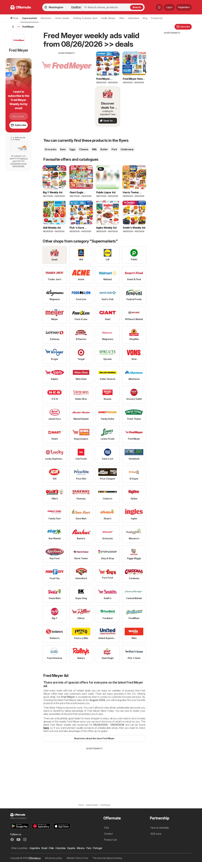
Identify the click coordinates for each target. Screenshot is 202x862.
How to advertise (160, 827)
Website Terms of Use (77, 858)
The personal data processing (107, 858)
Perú (88, 848)
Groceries (50, 149)
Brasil (44, 848)
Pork (114, 149)
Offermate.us (34, 858)
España (71, 848)
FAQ (106, 827)
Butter (104, 149)
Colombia (60, 848)
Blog (145, 18)
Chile (51, 848)
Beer (63, 149)
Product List (156, 18)
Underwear (127, 149)
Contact (108, 833)
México (81, 848)
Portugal (97, 848)
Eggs (72, 149)
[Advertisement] (66, 77)
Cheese (83, 149)
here (46, 727)
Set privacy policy (53, 858)
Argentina (35, 848)
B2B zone (156, 833)
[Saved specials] (159, 7)
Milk (94, 149)
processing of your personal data (18, 164)
